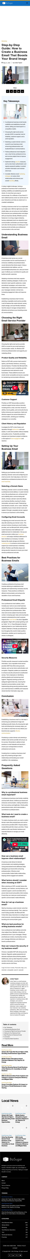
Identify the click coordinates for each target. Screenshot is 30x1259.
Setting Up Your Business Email (12, 1033)
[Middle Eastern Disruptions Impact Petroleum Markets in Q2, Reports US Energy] (21, 1108)
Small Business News (7, 1050)
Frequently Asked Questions (11, 1038)
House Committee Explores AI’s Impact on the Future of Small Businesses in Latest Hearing (14, 1086)
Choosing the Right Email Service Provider (15, 1031)
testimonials (15, 429)
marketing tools (6, 543)
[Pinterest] (15, 91)
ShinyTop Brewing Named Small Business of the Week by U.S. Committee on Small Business (14, 1069)
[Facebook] (7, 91)
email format (12, 619)
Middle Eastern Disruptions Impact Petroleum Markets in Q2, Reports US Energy (13, 1060)
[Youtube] (20, 1255)
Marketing (4, 41)
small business (6, 481)
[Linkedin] (18, 91)
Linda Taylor (18, 62)
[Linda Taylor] (5, 996)
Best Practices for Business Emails (13, 1035)
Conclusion (7, 1036)
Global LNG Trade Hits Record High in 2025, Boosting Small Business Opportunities (15, 1052)
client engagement (16, 438)
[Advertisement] (15, 21)
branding (11, 181)
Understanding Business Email (12, 1029)
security (17, 162)
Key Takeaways (8, 1027)
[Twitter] (11, 91)
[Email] (22, 91)
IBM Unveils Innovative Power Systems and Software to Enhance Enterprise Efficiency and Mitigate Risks (15, 1077)
